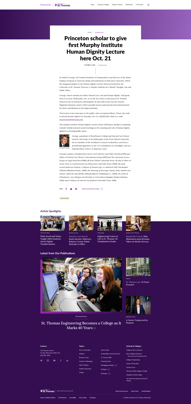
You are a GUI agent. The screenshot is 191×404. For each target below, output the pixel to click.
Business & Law (84, 357)
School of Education (132, 363)
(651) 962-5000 (45, 355)
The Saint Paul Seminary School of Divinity (136, 380)
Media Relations (146, 391)
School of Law (130, 367)
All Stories (104, 373)
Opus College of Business (136, 355)
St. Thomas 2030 (106, 357)
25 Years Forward (137, 283)
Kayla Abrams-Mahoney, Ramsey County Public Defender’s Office (80, 240)
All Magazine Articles (107, 365)
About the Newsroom (121, 391)
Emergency (93, 397)
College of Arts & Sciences (134, 350)
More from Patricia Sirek (90, 189)
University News (99, 32)
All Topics (104, 369)
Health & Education (85, 369)
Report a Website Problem (47, 397)
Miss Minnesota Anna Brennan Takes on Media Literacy (137, 239)
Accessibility (72, 397)
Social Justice (105, 350)
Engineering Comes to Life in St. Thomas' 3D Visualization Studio (107, 239)
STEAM (81, 372)
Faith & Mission (84, 365)
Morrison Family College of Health (136, 371)
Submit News (135, 391)
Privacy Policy (83, 397)
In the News (139, 4)
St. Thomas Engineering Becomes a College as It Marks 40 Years (81, 325)
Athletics (82, 354)
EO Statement (62, 397)
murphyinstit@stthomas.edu (71, 119)
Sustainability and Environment (110, 354)
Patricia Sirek (103, 65)
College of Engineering (133, 360)
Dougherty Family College (134, 375)
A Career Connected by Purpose (137, 321)
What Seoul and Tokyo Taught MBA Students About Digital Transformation (50, 240)
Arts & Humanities (85, 350)
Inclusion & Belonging (85, 361)
